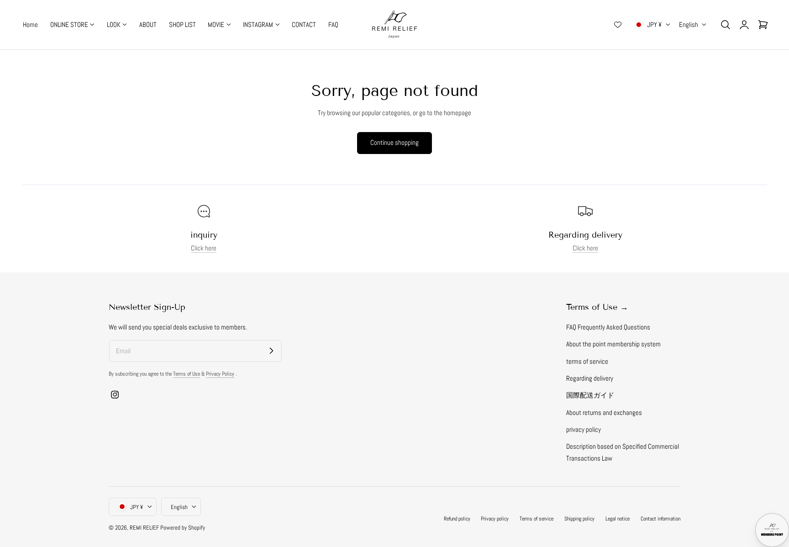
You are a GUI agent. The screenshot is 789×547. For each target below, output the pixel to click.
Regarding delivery (589, 378)
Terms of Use (186, 374)
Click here (203, 248)
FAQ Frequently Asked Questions (608, 327)
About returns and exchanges (604, 412)
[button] (725, 24)
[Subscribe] (271, 350)
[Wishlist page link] (617, 24)
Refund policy (457, 518)
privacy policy (583, 429)
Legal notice (617, 518)
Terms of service (536, 518)
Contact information (660, 518)
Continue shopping (394, 142)
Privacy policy (495, 518)
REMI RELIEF (144, 527)
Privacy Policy (220, 374)
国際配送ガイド (590, 395)
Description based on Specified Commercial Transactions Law (622, 452)
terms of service (587, 361)
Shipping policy (579, 518)
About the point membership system (613, 344)
